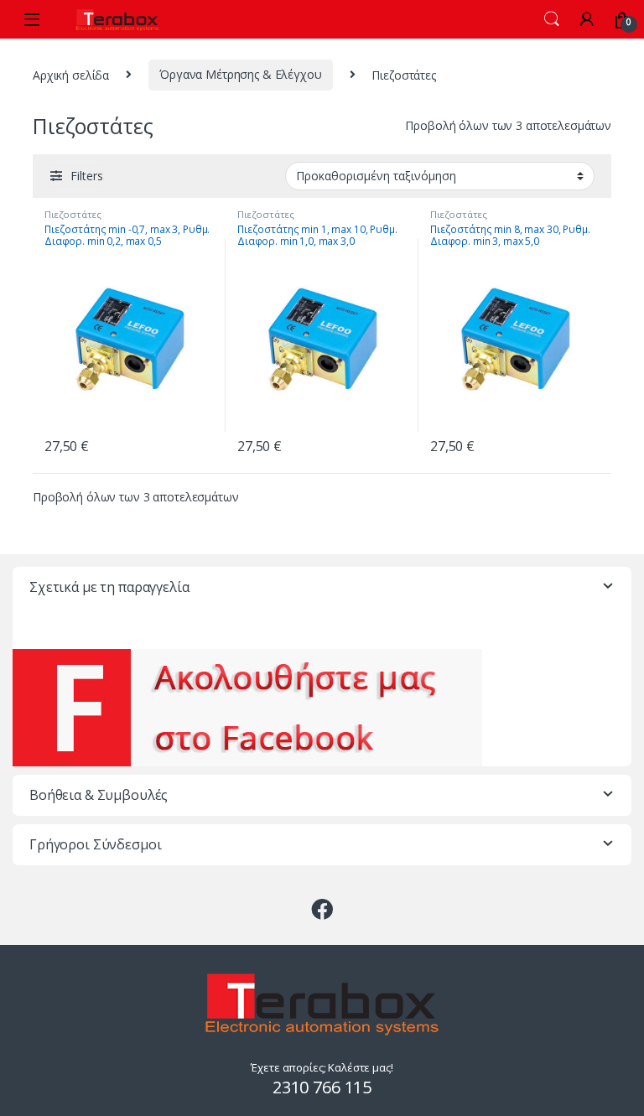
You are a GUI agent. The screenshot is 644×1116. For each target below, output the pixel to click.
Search (552, 19)
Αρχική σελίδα (71, 74)
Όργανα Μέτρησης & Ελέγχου (240, 74)
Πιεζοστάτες (72, 214)
